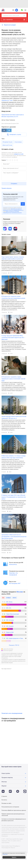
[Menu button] (22, 10)
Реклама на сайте (6, 803)
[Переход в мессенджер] (24, 790)
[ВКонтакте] (4, 130)
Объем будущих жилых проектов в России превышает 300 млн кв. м (14, 417)
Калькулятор (13, 564)
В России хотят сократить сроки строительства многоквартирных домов (13, 297)
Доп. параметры (8, 19)
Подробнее (4, 854)
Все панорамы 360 (14, 583)
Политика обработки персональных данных (14, 810)
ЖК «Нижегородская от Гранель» (15, 638)
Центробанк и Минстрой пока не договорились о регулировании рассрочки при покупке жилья (14, 536)
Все (3, 597)
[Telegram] (9, 130)
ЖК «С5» (8, 608)
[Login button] (16, 10)
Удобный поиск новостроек (11, 15)
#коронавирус (18, 142)
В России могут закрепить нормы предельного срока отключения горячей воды (13, 378)
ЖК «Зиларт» (10, 626)
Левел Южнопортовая (12, 614)
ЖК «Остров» (10, 620)
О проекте (4, 796)
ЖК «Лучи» (9, 602)
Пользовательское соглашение (10, 807)
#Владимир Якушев (7, 142)
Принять (14, 857)
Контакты (4, 800)
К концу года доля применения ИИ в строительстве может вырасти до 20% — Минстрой (13, 337)
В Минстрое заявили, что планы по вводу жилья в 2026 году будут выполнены (14, 456)
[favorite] (13, 10)
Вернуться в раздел (10, 25)
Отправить (14, 183)
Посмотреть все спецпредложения (12, 713)
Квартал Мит (10, 632)
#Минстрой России (7, 145)
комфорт (8, 597)
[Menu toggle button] (25, 10)
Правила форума (7, 188)
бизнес (14, 597)
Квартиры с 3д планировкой (13, 574)
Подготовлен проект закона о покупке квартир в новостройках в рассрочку (13, 258)
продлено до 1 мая (7, 100)
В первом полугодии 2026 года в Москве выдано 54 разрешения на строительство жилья (14, 497)
